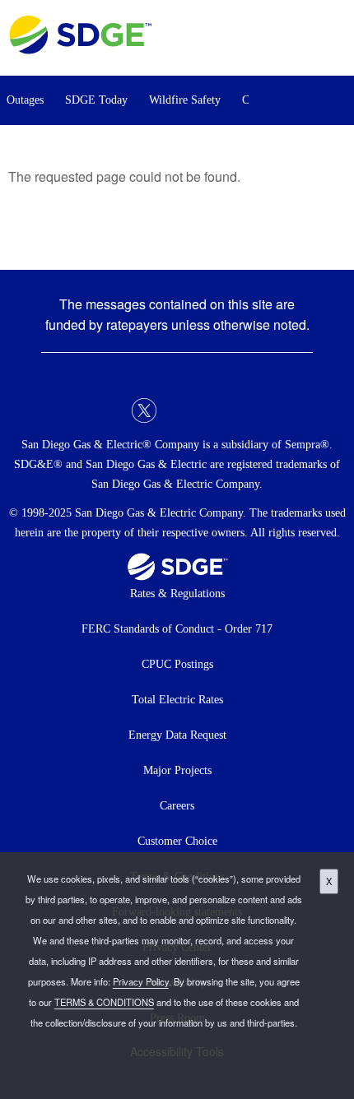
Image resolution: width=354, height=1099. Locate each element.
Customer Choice (177, 841)
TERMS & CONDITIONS (104, 1002)
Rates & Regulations (177, 593)
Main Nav (336, 38)
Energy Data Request (177, 735)
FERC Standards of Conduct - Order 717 (177, 629)
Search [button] (337, 100)
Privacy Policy (141, 981)
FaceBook (111, 410)
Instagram (210, 410)
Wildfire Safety (185, 100)
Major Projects (177, 770)
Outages (25, 100)
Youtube (243, 410)
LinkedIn (177, 410)
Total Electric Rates (177, 699)
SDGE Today (96, 100)
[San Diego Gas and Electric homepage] (80, 49)
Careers (177, 806)
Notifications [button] (291, 100)
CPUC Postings (177, 664)
